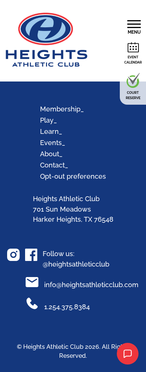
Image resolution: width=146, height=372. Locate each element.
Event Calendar (133, 59)
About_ (51, 154)
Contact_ (54, 165)
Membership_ (62, 109)
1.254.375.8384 (64, 307)
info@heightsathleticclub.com (89, 285)
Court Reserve (133, 95)
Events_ (52, 143)
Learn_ (51, 131)
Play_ (48, 120)
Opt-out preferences (73, 176)
